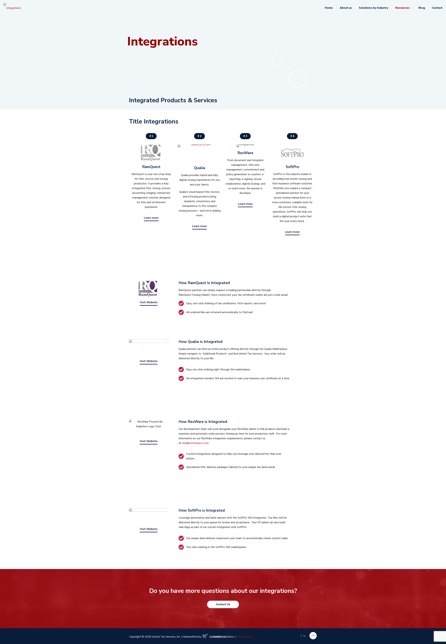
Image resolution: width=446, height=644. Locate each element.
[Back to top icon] (313, 635)
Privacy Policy (244, 636)
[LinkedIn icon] (304, 636)
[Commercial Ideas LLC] (217, 636)
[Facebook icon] (301, 636)
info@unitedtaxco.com (195, 443)
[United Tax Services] (12, 8)
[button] (199, 136)
